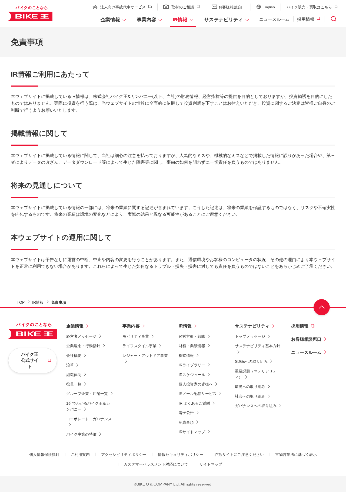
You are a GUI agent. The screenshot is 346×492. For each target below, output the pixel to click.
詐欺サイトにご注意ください (239, 454)
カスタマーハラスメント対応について (156, 464)
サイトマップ (210, 464)
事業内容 (146, 19)
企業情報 (110, 19)
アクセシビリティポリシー (124, 454)
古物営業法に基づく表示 (296, 454)
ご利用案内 (80, 454)
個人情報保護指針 (44, 454)
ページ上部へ (322, 307)
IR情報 (180, 19)
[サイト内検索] (334, 20)
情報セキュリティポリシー (180, 454)
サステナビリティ (223, 19)
